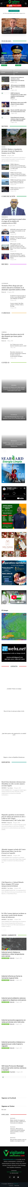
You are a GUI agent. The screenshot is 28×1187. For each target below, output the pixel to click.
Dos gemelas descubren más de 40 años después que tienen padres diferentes (13, 336)
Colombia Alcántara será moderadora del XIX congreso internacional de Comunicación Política (17, 256)
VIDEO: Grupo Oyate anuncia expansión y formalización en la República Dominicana (14, 444)
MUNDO (3, 146)
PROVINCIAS (14, 440)
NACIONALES (4, 65)
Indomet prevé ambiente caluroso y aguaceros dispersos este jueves (14, 999)
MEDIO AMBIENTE (5, 958)
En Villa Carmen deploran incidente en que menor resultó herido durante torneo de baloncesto (14, 915)
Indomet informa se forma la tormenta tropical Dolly (12, 977)
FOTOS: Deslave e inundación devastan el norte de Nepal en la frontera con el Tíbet (12, 151)
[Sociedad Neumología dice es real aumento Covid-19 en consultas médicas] (14, 406)
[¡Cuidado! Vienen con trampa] (14, 677)
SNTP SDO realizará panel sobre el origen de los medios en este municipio (18, 231)
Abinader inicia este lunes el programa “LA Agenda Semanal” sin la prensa (18, 238)
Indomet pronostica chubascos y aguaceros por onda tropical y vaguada (13, 1044)
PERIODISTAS (5, 217)
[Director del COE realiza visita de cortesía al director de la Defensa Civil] (5, 112)
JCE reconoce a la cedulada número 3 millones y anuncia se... (18, 87)
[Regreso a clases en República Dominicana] (14, 746)
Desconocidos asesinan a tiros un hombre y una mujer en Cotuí (18, 1140)
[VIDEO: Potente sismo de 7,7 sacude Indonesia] (5, 189)
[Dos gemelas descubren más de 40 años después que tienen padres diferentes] (14, 322)
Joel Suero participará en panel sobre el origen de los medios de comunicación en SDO (14, 221)
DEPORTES (13, 385)
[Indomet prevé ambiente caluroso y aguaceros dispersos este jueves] (14, 990)
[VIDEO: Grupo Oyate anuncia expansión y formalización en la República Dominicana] (14, 434)
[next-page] (5, 451)
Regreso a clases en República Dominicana (14, 757)
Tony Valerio (4, 225)
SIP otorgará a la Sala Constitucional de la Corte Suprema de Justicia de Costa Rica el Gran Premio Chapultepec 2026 (18, 246)
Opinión (14, 666)
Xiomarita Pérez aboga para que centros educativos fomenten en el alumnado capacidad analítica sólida (13, 287)
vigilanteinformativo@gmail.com (14, 1171)
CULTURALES (5, 283)
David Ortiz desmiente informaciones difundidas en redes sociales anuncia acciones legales (13, 783)
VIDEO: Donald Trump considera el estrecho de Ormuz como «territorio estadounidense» (18, 174)
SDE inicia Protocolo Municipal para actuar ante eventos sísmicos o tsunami (14, 1068)
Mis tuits (4, 1109)
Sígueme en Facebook (9, 1098)
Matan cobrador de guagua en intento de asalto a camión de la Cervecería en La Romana (18, 1122)
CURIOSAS (4, 332)
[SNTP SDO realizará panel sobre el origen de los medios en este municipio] (5, 231)
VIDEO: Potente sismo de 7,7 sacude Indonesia (17, 188)
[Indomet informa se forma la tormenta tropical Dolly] (14, 968)
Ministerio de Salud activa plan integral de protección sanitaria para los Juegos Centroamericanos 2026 (14, 389)
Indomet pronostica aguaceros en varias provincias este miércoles (14, 1021)
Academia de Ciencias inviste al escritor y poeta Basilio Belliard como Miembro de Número (18, 297)
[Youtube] (18, 1177)
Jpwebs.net (16, 1183)
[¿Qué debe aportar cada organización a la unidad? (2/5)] (14, 722)
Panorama (6, 41)
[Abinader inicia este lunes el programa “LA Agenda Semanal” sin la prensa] (5, 239)
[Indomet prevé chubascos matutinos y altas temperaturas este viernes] (5, 79)
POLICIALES (4, 53)
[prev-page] (3, 451)
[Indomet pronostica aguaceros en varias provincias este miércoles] (14, 1012)
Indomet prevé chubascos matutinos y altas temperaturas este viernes (17, 79)
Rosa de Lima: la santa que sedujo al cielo (14, 711)
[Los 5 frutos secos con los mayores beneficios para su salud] (5, 346)
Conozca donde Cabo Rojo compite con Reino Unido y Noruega (17, 305)
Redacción (4, 155)
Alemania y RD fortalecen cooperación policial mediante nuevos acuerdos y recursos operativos (17, 1131)
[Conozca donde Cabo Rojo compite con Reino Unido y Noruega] (5, 305)
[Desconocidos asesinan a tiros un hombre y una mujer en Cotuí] (5, 1139)
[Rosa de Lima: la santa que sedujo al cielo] (14, 700)
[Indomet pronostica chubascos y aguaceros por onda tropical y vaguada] (14, 1034)
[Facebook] (9, 1177)
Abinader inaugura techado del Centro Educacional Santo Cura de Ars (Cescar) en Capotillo (14, 851)
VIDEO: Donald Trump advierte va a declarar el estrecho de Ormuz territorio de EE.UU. (18, 181)
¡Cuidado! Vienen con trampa (14, 688)
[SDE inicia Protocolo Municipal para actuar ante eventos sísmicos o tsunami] (14, 1058)
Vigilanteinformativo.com (9, 1159)
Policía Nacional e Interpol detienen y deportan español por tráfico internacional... (18, 119)
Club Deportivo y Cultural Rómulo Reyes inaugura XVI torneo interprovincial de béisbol (13, 884)
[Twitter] (13, 1177)
